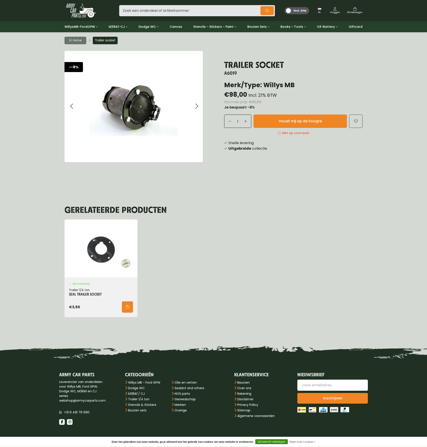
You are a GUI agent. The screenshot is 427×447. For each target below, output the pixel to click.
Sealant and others (189, 388)
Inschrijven (332, 398)
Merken (180, 405)
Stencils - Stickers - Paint (213, 26)
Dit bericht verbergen (271, 442)
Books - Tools (291, 26)
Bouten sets (137, 410)
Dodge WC (147, 26)
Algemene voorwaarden (256, 416)
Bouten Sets (257, 26)
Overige (181, 410)
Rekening (244, 393)
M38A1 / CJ (136, 393)
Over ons (244, 388)
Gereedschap (185, 399)
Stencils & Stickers (142, 405)
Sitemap (243, 410)
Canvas (176, 26)
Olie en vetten (186, 382)
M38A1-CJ (117, 26)
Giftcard (356, 26)
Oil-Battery (326, 26)
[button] (71, 106)
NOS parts (182, 393)
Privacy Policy (247, 405)
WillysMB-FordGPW (79, 26)
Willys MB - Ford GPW (144, 382)
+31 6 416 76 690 (76, 412)
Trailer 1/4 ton (138, 399)
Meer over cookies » (302, 442)
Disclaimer (245, 399)
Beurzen (243, 382)
